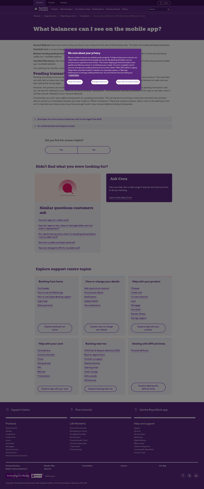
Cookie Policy (74, 75)
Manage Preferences (99, 82)
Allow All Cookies (74, 82)
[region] (102, 69)
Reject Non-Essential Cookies (128, 82)
